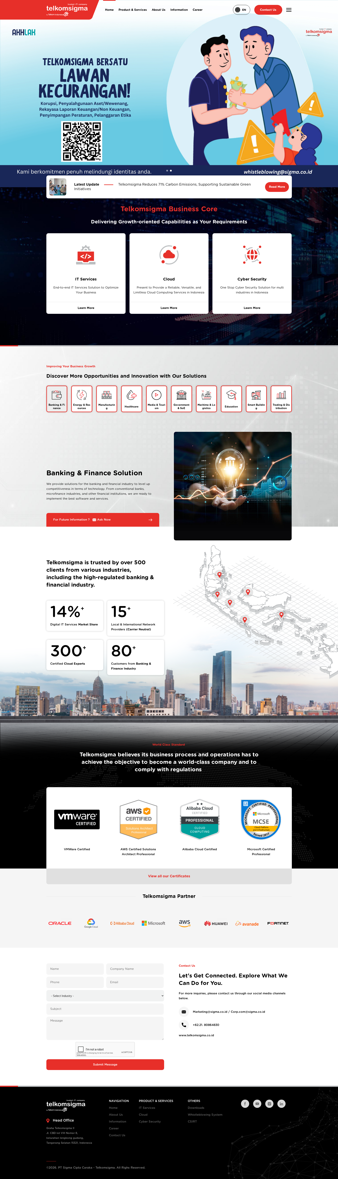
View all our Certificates (169, 876)
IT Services (147, 1107)
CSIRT (192, 1121)
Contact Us (117, 1135)
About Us (116, 1114)
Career (114, 1128)
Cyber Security (150, 1121)
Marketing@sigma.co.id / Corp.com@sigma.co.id (229, 1011)
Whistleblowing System (205, 1114)
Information (117, 1121)
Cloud (143, 1114)
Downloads (196, 1107)
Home (113, 1107)
